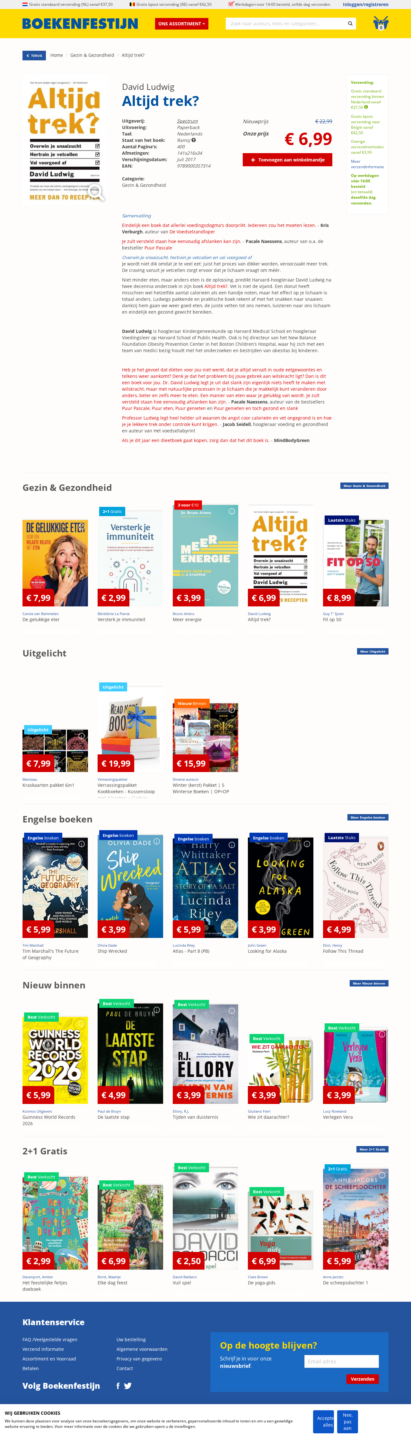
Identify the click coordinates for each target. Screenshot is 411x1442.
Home (56, 55)
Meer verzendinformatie (367, 164)
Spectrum (187, 121)
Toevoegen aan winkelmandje (291, 160)
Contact (125, 1368)
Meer (364, 485)
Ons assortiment (179, 24)
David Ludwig (148, 86)
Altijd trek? (133, 55)
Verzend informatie (43, 1349)
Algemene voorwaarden (142, 1349)
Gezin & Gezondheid (92, 55)
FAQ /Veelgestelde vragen (49, 1339)
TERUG (36, 55)
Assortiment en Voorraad (49, 1359)
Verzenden (362, 1379)
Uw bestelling (131, 1339)
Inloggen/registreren (366, 4)
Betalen (30, 1368)
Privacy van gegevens (139, 1359)
